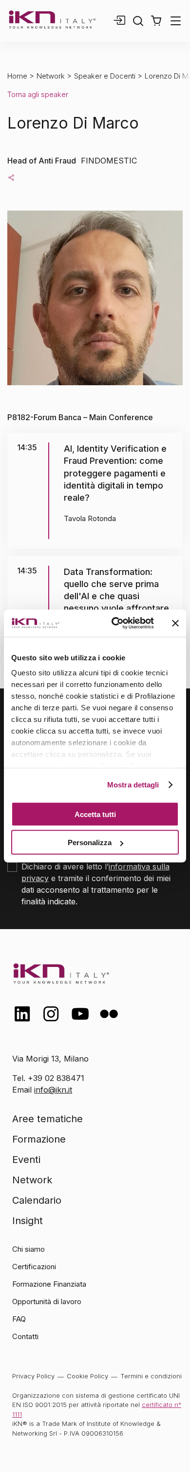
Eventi (26, 1159)
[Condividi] (11, 177)
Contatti (25, 1336)
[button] (156, 21)
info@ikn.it (53, 1090)
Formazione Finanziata (49, 1284)
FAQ (19, 1319)
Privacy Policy (33, 1376)
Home (17, 76)
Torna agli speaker (37, 94)
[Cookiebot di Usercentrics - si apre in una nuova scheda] (115, 623)
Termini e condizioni (151, 1376)
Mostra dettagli (133, 785)
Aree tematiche (47, 1119)
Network (51, 76)
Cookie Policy (87, 1376)
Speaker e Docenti (104, 76)
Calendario (36, 1200)
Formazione (39, 1139)
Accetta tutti (95, 814)
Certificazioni (34, 1266)
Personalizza (90, 842)
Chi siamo (28, 1249)
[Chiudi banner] (175, 623)
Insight (27, 1221)
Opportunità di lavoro (46, 1301)
